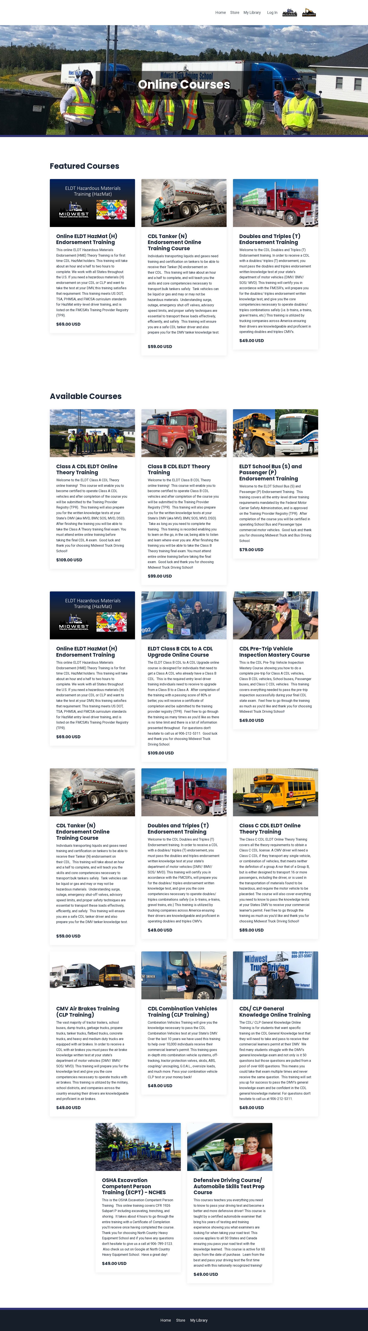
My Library (252, 12)
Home (221, 12)
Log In (272, 12)
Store (234, 12)
